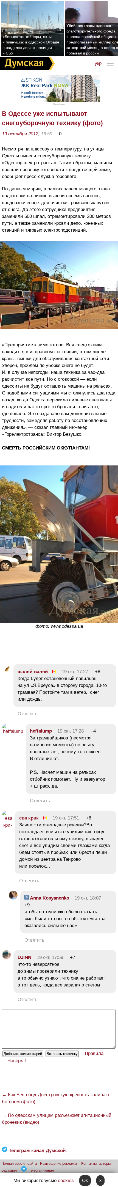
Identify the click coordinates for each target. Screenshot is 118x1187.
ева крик (29, 818)
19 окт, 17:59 (50, 957)
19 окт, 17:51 (66, 818)
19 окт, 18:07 (88, 898)
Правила (94, 1053)
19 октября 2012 (20, 133)
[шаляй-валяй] (6, 671)
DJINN (24, 957)
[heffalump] (12, 731)
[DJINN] (6, 957)
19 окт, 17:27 (75, 671)
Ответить (28, 713)
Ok (85, 1180)
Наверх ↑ (17, 1060)
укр (98, 63)
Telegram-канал (41, 1170)
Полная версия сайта (19, 1163)
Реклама (59, 104)
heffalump (41, 731)
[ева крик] (7, 825)
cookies (66, 1180)
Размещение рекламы (58, 1163)
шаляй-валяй (33, 671)
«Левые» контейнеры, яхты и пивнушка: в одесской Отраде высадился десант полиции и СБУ (30, 44)
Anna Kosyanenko (49, 898)
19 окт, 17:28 (70, 731)
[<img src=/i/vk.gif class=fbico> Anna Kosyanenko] (13, 898)
